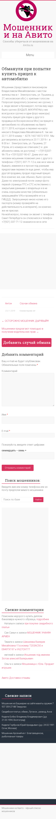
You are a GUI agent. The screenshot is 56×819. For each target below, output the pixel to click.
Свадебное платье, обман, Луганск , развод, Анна (27, 711)
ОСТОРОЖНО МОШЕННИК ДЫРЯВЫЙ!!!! (25, 320)
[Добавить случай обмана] (26, 339)
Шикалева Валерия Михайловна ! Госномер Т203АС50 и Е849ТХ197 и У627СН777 (23, 645)
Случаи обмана (28, 303)
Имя (5, 414)
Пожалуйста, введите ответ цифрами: (23, 444)
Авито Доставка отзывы (16, 677)
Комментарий (9, 371)
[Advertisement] (28, 261)
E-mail (6, 431)
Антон (8, 303)
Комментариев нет (27, 311)
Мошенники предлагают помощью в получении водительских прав (22, 330)
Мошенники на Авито (28, 30)
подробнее (42, 619)
